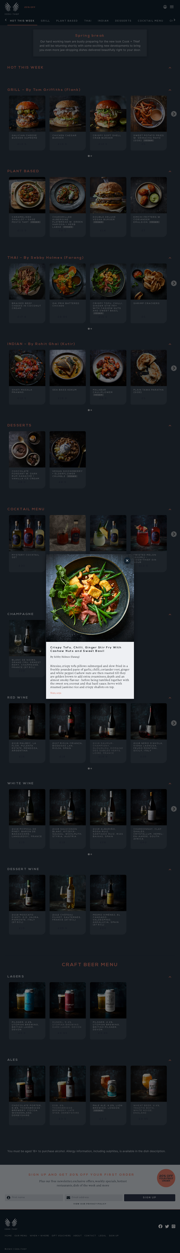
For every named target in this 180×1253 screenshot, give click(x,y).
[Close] (127, 561)
